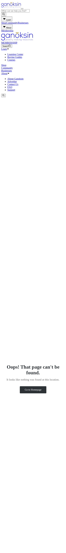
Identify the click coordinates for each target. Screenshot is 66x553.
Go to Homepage (33, 389)
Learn (4, 49)
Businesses (23, 22)
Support (11, 90)
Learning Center (15, 54)
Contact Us (12, 84)
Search (5, 46)
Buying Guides (14, 57)
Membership (7, 30)
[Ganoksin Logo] (11, 7)
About (4, 73)
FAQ (9, 87)
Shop (3, 22)
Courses (11, 60)
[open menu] (22, 8)
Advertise (12, 81)
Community (12, 22)
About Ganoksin (15, 78)
